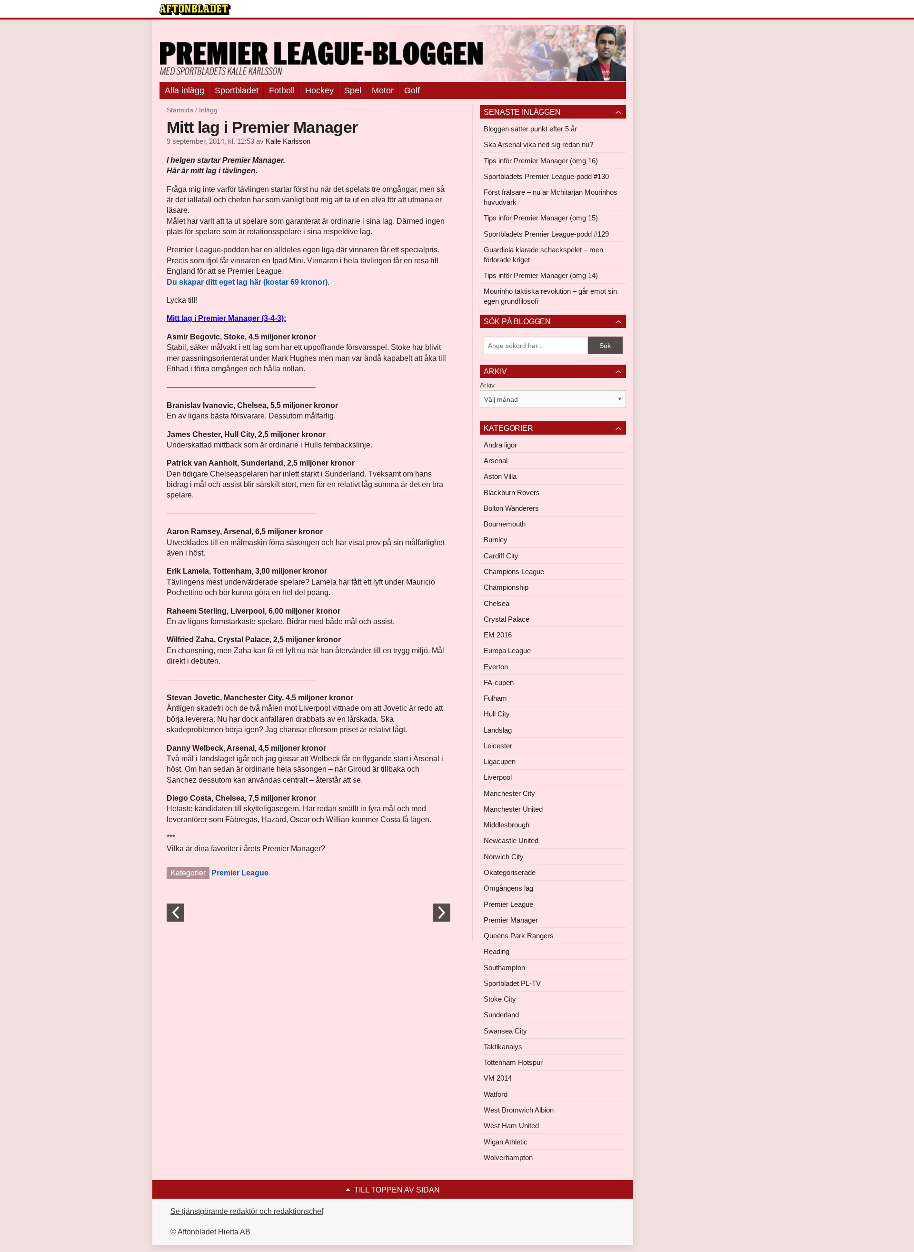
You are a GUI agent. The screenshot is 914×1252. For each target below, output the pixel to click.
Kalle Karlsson (288, 141)
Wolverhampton (508, 1157)
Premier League (239, 873)
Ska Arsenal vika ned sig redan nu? (538, 144)
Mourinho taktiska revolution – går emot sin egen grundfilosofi (550, 296)
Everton (496, 667)
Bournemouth (505, 524)
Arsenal (495, 461)
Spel (352, 90)
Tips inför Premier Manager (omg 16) (541, 161)
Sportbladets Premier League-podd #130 (546, 176)
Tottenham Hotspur (513, 1062)
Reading (496, 951)
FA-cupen (499, 682)
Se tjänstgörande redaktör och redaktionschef (246, 1211)
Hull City (497, 714)
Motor (383, 90)
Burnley (495, 540)
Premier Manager (511, 920)
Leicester (498, 746)
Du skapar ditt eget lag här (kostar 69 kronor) (247, 282)
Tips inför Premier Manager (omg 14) (541, 275)
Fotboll (282, 90)
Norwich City (504, 857)
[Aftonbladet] (195, 9)
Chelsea (496, 603)
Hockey (319, 90)
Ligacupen (500, 761)
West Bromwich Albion (519, 1110)
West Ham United (511, 1126)
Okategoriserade (510, 872)
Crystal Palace (506, 619)
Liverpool (498, 777)
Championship (506, 587)
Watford (495, 1094)
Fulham (495, 698)
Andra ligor (500, 445)
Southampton (504, 968)
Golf (412, 90)
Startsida (180, 110)
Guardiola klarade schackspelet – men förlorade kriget (543, 255)
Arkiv (487, 385)
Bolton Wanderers (511, 508)
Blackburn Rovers (512, 492)
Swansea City (505, 1031)
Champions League (514, 571)
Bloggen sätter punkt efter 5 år (530, 129)
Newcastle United (511, 840)
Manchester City (509, 793)
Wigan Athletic (505, 1142)
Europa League (507, 650)
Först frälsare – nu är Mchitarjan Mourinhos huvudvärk (550, 197)
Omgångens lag (508, 888)
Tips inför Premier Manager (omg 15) (541, 218)
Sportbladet (236, 90)
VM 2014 (498, 1078)
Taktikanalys (503, 1047)
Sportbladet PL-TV (512, 983)
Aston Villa (500, 476)
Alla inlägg (184, 90)
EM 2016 (498, 635)
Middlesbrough (506, 825)
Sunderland (501, 1015)
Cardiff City (501, 556)
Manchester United (513, 809)
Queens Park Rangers (519, 936)
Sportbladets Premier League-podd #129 (546, 234)
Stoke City (500, 999)
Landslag (498, 730)
